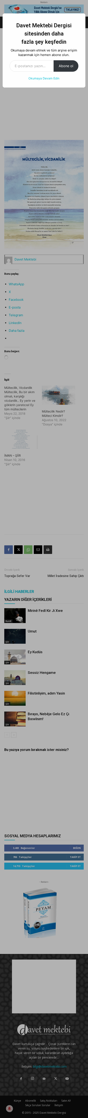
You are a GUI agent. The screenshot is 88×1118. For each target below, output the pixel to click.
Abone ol (66, 66)
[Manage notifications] (9, 1108)
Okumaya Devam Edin (43, 78)
